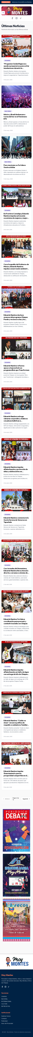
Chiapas (4, 996)
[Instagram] (16, 18)
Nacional (4, 999)
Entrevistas (5, 1006)
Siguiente (25, 799)
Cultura (4, 1004)
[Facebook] (12, 18)
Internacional (6, 1001)
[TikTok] (21, 18)
